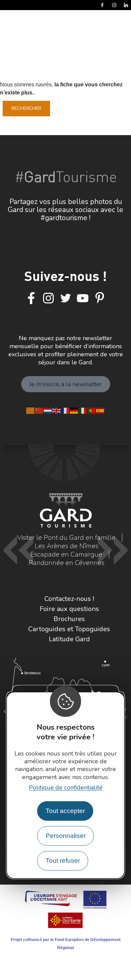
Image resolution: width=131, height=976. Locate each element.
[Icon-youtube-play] (83, 298)
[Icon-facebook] (31, 298)
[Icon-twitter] (65, 298)
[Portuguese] (91, 410)
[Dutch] (48, 410)
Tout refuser (63, 860)
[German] (74, 410)
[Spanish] (100, 410)
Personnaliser (66, 835)
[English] (56, 410)
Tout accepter (65, 810)
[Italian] (83, 410)
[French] (65, 410)
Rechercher (26, 108)
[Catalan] (30, 410)
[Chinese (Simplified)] (39, 410)
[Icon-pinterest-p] (100, 298)
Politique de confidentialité (65, 787)
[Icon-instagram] (48, 298)
